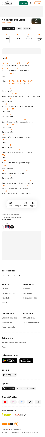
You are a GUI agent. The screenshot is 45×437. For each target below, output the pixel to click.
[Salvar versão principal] (13, 28)
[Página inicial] (7, 3)
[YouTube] (5, 402)
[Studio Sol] (10, 424)
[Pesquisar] (31, 3)
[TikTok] (30, 402)
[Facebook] (21, 402)
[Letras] (6, 414)
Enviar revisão (6, 219)
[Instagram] (13, 402)
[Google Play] (10, 360)
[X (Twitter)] (38, 402)
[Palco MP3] (19, 415)
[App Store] (26, 360)
